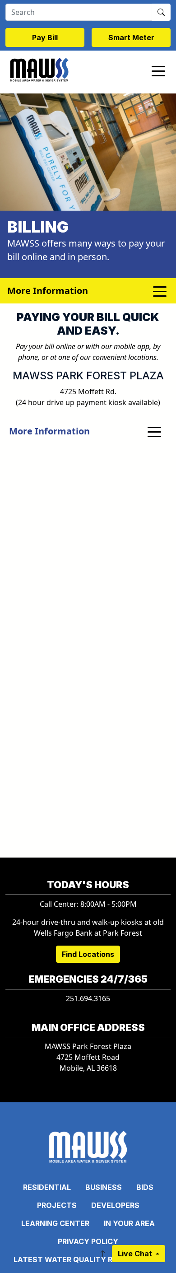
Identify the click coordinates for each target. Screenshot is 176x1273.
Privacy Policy (88, 1241)
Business (103, 1187)
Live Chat (136, 1253)
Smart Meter (131, 37)
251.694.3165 (88, 998)
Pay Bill (45, 37)
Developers (115, 1205)
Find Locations (88, 954)
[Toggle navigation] (158, 70)
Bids (144, 1187)
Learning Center (55, 1223)
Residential (47, 1187)
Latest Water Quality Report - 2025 (88, 1259)
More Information (49, 431)
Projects (57, 1205)
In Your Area (129, 1223)
